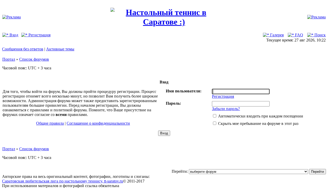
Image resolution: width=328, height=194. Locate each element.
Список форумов (34, 59)
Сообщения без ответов (22, 49)
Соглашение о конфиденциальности (98, 123)
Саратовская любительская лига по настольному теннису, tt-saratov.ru (62, 181)
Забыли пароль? (226, 108)
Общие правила (50, 123)
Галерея (276, 35)
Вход (13, 35)
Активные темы (60, 49)
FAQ (298, 35)
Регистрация (38, 35)
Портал (8, 59)
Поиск (319, 35)
